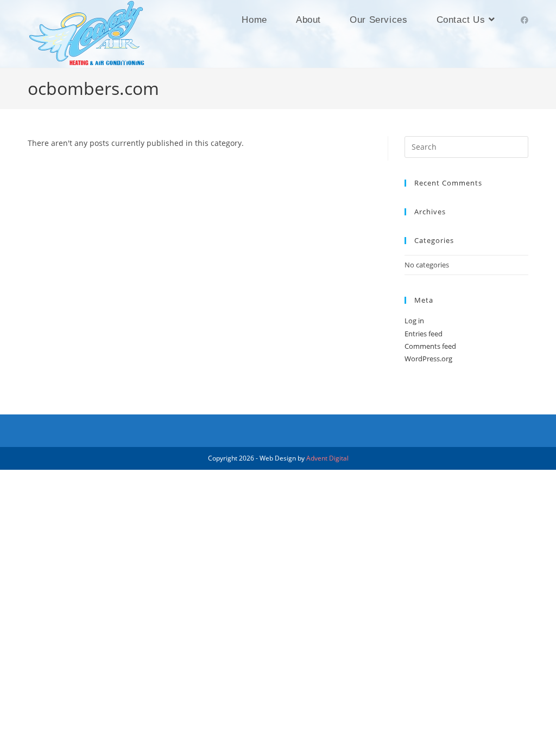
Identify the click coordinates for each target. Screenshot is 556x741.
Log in (414, 320)
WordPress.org (428, 358)
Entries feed (424, 333)
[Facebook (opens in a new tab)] (524, 20)
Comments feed (430, 346)
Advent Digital (327, 458)
